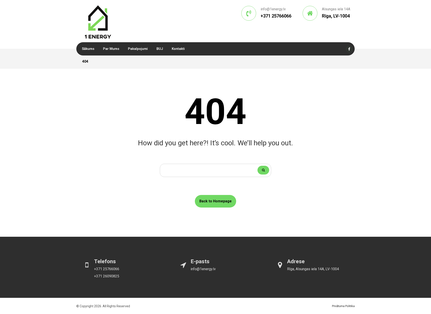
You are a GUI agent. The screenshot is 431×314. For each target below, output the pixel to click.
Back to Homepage (215, 201)
